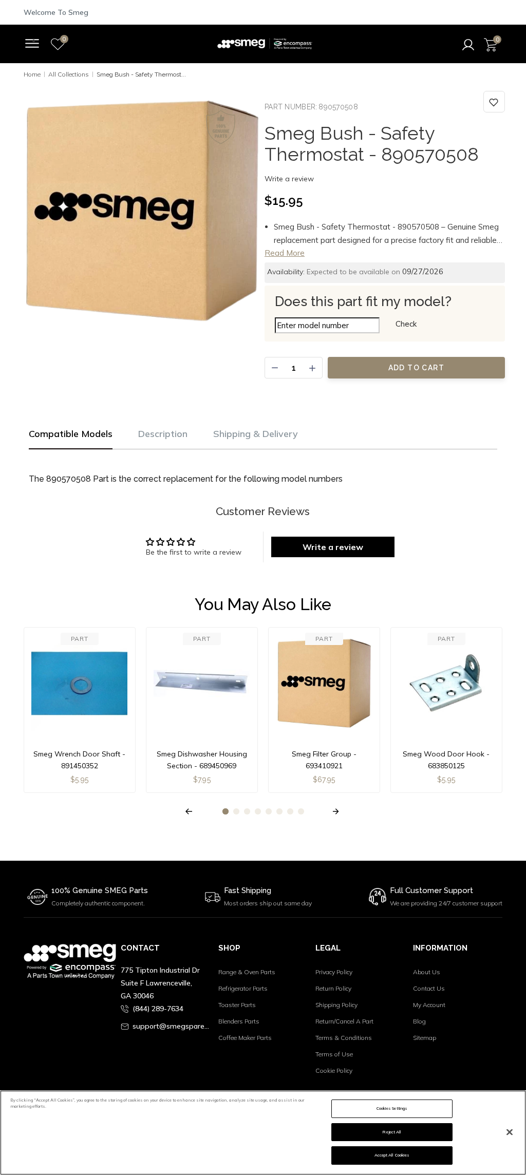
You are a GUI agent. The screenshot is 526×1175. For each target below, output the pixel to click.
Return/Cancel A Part (344, 1021)
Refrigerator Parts (243, 988)
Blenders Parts (238, 1021)
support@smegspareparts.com (172, 1026)
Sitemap (424, 1037)
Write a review (289, 178)
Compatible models (70, 434)
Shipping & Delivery (255, 434)
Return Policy (333, 988)
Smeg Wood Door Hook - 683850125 (446, 759)
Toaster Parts (237, 1005)
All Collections (68, 74)
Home (32, 74)
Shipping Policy (336, 1005)
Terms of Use (334, 1054)
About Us (426, 972)
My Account (429, 1005)
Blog (419, 1021)
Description (162, 434)
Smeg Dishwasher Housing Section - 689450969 (202, 759)
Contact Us (429, 988)
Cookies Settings (392, 1108)
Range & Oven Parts (246, 972)
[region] (263, 1132)
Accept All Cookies (391, 1155)
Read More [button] (285, 253)
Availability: (286, 271)
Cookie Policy (333, 1070)
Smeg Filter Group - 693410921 (324, 759)
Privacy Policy (333, 972)
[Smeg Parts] (264, 44)
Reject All (391, 1131)
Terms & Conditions (343, 1037)
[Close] (509, 1132)
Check (406, 324)
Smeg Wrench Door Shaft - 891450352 (79, 759)
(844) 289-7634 (158, 1008)
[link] (494, 101)
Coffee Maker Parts (245, 1037)
